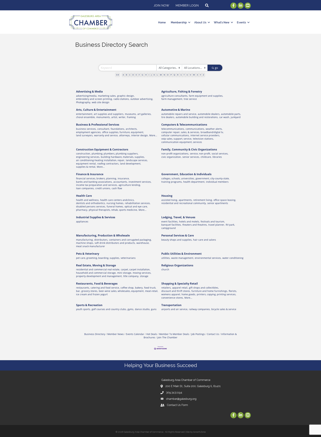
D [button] (133, 74)
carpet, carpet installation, (135, 269)
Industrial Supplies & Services (95, 217)
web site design (100, 102)
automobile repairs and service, (179, 114)
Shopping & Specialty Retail (179, 283)
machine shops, (85, 242)
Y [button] (200, 74)
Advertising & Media (89, 91)
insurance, (123, 178)
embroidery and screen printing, (94, 99)
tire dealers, (168, 117)
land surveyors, (84, 135)
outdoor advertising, (141, 99)
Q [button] (174, 74)
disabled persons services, (91, 206)
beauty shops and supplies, (176, 239)
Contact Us (213, 334)
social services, (220, 153)
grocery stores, (89, 291)
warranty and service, (106, 135)
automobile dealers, (209, 114)
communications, (195, 128)
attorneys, (124, 135)
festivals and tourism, (213, 221)
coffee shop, (127, 287)
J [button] (151, 74)
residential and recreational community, (183, 203)
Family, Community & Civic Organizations (189, 149)
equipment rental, (86, 163)
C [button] (129, 74)
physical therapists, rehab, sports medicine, (113, 209)
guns (153, 309)
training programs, (171, 181)
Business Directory (94, 334)
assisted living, (169, 200)
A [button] (123, 74)
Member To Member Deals (174, 334)
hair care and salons (204, 239)
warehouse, (142, 242)
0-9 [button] (117, 74)
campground (168, 228)
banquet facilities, (171, 224)
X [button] (197, 74)
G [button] (142, 74)
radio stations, (121, 99)
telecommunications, (173, 128)
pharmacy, (82, 209)
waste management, (182, 257)
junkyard (236, 117)
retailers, (166, 287)
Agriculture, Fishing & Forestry (181, 91)
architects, (131, 128)
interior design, (139, 135)
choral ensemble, (85, 117)
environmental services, (208, 257)
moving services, (142, 272)
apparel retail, (180, 287)
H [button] (146, 74)
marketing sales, (107, 95)
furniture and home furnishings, (209, 291)
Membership (179, 22)
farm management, (172, 99)
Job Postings (198, 334)
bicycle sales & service (223, 309)
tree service (190, 99)
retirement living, (202, 200)
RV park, (230, 224)
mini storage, (124, 272)
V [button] (190, 74)
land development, (130, 163)
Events (241, 22)
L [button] (157, 74)
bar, (78, 291)
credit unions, (103, 188)
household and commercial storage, (96, 272)
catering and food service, (105, 287)
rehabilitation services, (137, 203)
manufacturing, (84, 239)
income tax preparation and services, (97, 185)
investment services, (140, 181)
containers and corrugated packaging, (130, 239)
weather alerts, (214, 128)
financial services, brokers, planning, (96, 178)
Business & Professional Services (97, 124)
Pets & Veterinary (87, 253)
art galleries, (144, 114)
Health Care (84, 196)
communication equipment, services (181, 142)
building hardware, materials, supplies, (123, 156)
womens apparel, (171, 294)
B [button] (126, 74)
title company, (131, 276)
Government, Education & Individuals (186, 174)
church (165, 269)
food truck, (150, 287)
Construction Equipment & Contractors (102, 149)
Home (162, 22)
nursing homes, (115, 203)
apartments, (185, 200)
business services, (86, 128)
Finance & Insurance (89, 174)
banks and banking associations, (94, 181)
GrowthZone (199, 432)
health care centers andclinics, (117, 200)
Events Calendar (135, 334)
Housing (166, 196)
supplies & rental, (86, 166)
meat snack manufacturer (90, 246)
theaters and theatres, (194, 224)
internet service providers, (205, 135)
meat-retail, (151, 291)
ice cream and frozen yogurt (92, 294)
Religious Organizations (177, 265)
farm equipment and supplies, (206, 95)
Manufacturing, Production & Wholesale (103, 235)
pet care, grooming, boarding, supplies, (98, 257)
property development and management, (99, 276)
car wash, (224, 117)
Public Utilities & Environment (181, 253)
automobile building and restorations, (197, 117)
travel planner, (216, 224)
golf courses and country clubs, (109, 309)
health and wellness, (87, 200)
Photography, (83, 102)
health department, (194, 181)
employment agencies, (88, 132)
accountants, (120, 181)
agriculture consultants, (174, 95)
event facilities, (169, 221)
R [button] (177, 74)
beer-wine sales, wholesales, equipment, (121, 291)
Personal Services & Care (177, 235)
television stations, (203, 138)
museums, (130, 114)
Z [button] (203, 74)
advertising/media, (86, 95)
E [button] (136, 74)
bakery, (139, 287)
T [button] (184, 74)
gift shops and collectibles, (204, 287)
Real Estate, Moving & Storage (96, 265)
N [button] (164, 74)
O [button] (168, 74)
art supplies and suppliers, (109, 114)
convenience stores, (172, 297)
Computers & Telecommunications (184, 124)
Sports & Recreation (89, 305)
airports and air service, (174, 309)
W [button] (194, 74)
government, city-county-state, (212, 178)
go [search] (216, 68)
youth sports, (83, 309)
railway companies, (199, 309)
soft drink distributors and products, (115, 242)
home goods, (189, 294)
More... (153, 135)
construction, (83, 153)
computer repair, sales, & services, (180, 132)
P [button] (171, 74)
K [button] (154, 74)
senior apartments (217, 203)
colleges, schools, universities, (178, 178)
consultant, (103, 128)
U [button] (187, 74)
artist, (114, 117)
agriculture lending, (130, 185)
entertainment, (84, 114)
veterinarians (128, 257)
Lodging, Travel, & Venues (178, 217)
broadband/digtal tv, (212, 132)
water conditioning (232, 257)
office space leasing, (224, 200)
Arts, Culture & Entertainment (96, 110)
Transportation (171, 305)
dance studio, (142, 309)
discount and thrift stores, (175, 291)
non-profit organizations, (175, 153)
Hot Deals (151, 334)
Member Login (187, 5)
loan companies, (85, 188)
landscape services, (137, 160)
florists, (233, 291)
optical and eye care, (136, 206)
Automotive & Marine (175, 110)
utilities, (165, 257)
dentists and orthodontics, (90, 203)
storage (144, 276)
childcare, (206, 156)
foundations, (118, 128)
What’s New (221, 22)
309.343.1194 (174, 392)
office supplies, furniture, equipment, (123, 132)
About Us (200, 22)
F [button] (139, 74)
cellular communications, (175, 135)
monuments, (103, 117)
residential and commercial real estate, (98, 269)
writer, (122, 117)
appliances (82, 221)
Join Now (161, 5)
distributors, (101, 239)
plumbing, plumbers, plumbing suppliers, (115, 153)
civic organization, (171, 156)
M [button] (161, 74)
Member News (115, 334)
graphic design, (125, 95)
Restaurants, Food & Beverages (97, 283)
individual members (217, 181)
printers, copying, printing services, (216, 294)
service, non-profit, (200, 153)
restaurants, (83, 287)
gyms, (131, 309)
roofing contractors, (108, 163)
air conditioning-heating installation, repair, (100, 160)
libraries (217, 156)
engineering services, (88, 156)
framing (131, 117)
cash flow (117, 188)
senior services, (191, 156)
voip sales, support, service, (176, 138)
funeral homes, (115, 206)
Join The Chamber (167, 337)
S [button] (181, 74)
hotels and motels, (189, 221)
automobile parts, (231, 114)
